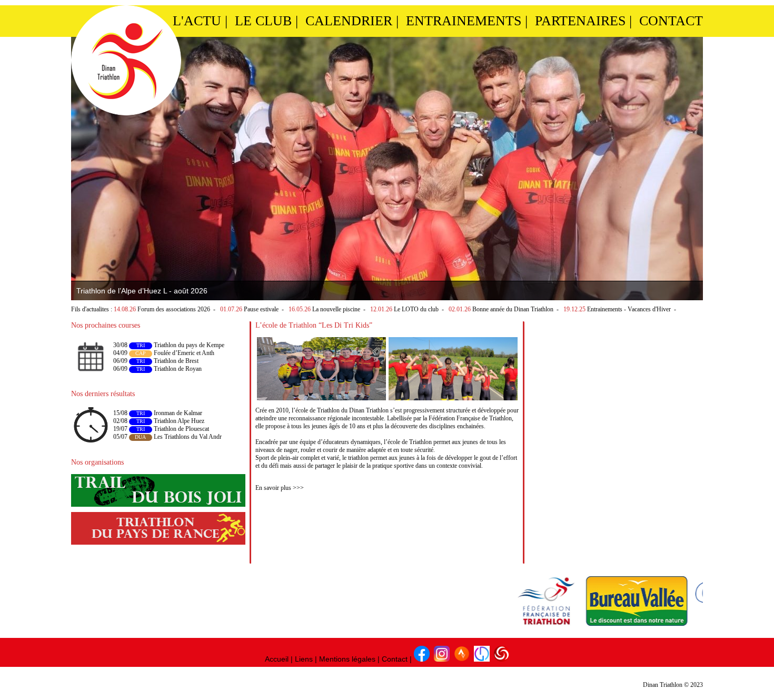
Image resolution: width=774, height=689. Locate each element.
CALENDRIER (348, 20)
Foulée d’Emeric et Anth (184, 353)
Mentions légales (347, 659)
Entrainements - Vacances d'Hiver (629, 309)
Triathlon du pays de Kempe (189, 345)
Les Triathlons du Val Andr (187, 436)
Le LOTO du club (416, 309)
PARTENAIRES (580, 20)
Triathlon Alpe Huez (178, 421)
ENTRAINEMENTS (463, 20)
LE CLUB (263, 20)
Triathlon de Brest (176, 361)
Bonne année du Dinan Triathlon (512, 309)
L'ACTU (197, 20)
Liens (304, 659)
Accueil (277, 659)
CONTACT (671, 20)
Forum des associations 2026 (173, 309)
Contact (395, 659)
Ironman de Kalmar (177, 413)
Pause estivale (261, 309)
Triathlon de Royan (178, 368)
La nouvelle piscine (336, 309)
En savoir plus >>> (279, 487)
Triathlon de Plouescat (180, 428)
